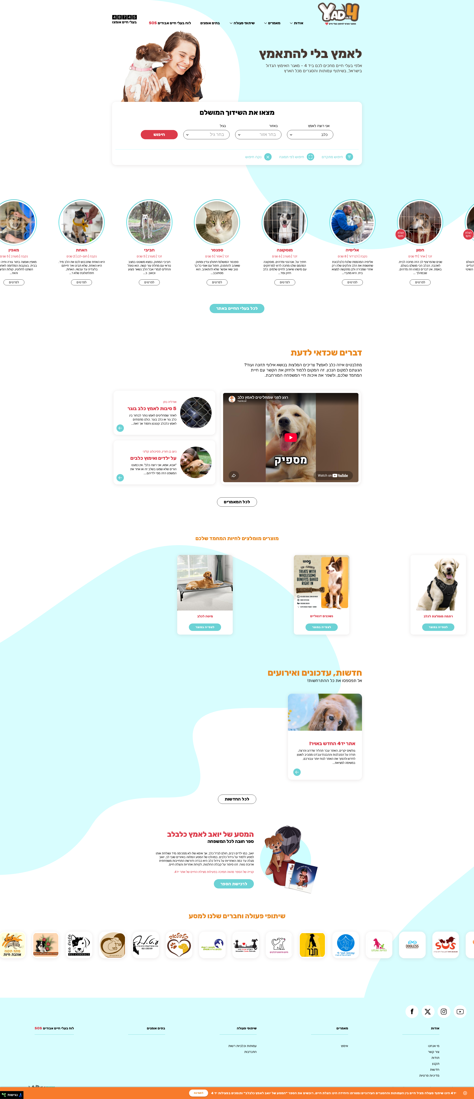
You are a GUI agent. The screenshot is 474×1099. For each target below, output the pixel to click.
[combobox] (310, 135)
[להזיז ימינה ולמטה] (5, 1096)
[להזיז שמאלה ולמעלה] (3, 1094)
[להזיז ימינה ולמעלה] (5, 1094)
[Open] (291, 135)
